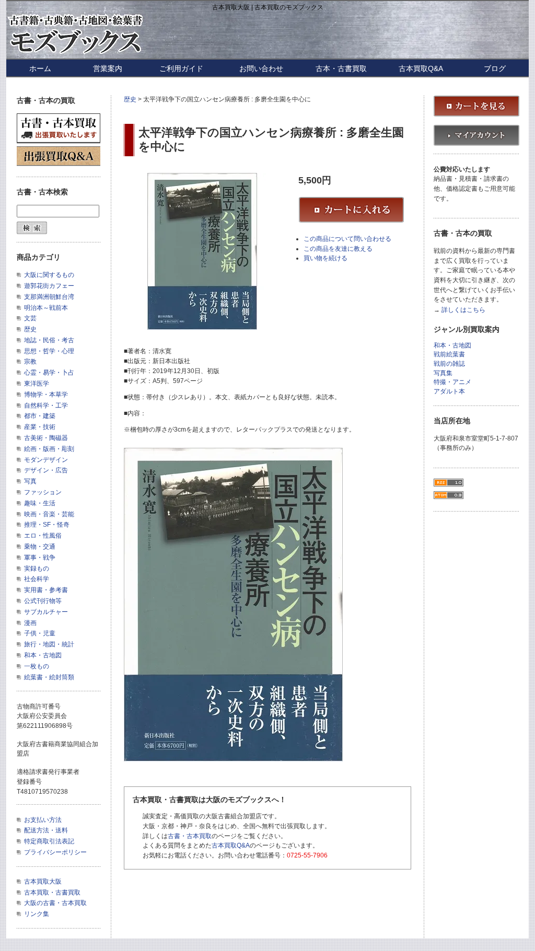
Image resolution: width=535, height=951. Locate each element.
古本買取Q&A (421, 68)
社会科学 (36, 579)
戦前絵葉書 (449, 354)
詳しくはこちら (463, 310)
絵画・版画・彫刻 (49, 449)
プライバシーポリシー (55, 852)
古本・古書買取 (341, 68)
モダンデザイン (46, 459)
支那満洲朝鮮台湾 (49, 296)
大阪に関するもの (49, 275)
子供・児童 (39, 633)
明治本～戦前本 (46, 307)
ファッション (43, 492)
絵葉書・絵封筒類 (49, 677)
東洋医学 (36, 383)
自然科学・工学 (46, 405)
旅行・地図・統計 (49, 644)
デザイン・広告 (46, 470)
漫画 (30, 623)
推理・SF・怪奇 (46, 524)
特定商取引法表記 (49, 841)
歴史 (130, 99)
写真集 (443, 373)
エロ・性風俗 (43, 535)
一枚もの (36, 666)
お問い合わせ (261, 68)
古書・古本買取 (190, 836)
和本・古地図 (43, 655)
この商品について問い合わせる (347, 238)
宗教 (30, 361)
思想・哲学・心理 (49, 351)
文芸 (30, 318)
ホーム (40, 68)
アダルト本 (449, 391)
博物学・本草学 (46, 394)
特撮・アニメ (452, 382)
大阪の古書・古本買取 (55, 903)
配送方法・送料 (46, 830)
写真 (30, 481)
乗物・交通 (39, 546)
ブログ (495, 68)
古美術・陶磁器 (46, 438)
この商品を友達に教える (338, 248)
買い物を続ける (325, 258)
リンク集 (36, 914)
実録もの (36, 568)
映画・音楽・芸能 (49, 514)
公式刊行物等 (43, 601)
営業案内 (107, 68)
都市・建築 (39, 416)
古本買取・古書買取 (52, 892)
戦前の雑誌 (449, 364)
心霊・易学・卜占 (49, 372)
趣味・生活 (39, 503)
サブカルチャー (46, 612)
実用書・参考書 (46, 590)
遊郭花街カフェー (49, 285)
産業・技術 (39, 427)
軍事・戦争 (39, 557)
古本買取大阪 (43, 881)
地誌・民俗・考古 (49, 340)
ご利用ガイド (181, 68)
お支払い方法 (43, 820)
